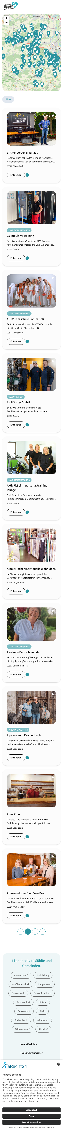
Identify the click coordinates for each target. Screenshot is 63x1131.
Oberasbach (18, 993)
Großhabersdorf (20, 984)
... (35, 931)
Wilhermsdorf (22, 1029)
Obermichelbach (42, 993)
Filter (8, 99)
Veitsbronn (42, 1020)
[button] (29, 65)
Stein (42, 1011)
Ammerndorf (21, 975)
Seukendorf (24, 1011)
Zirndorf (43, 1029)
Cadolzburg (43, 975)
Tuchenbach (21, 1020)
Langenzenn (44, 984)
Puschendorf (23, 1002)
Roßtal (42, 1002)
